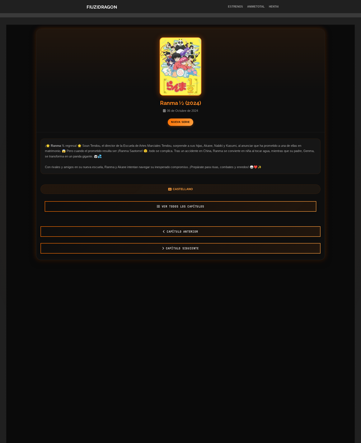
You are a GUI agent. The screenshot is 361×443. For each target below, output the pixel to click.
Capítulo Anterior (182, 231)
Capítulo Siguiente (182, 248)
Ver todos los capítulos (183, 206)
